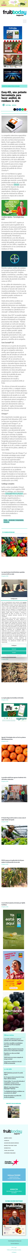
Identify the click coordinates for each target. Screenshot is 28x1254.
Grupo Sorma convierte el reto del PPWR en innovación (12, 1062)
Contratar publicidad (9, 1153)
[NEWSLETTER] (14, 1185)
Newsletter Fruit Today (10, 1145)
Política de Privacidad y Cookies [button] (14, 1249)
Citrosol (16, 185)
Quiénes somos (8, 1138)
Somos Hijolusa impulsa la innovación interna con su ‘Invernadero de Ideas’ (13, 1049)
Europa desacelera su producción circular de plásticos (12, 1096)
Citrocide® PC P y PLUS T (14, 494)
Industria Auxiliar (14, 86)
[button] (4, 21)
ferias (5, 520)
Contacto (6, 1140)
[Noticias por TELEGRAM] (14, 1171)
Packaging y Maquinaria (15, 520)
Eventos (4, 86)
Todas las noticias (9, 1150)
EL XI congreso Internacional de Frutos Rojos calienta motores (14, 1077)
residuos (6, 522)
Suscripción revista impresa (11, 1143)
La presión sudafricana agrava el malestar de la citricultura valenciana (13, 1039)
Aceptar (14, 652)
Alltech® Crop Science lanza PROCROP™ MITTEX (11, 1088)
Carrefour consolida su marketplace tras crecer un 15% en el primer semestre (13, 1044)
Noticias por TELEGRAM (14, 1175)
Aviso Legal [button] (14, 1247)
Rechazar (14, 649)
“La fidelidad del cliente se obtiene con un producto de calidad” (14, 1092)
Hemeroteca (7, 1148)
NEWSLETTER (14, 1189)
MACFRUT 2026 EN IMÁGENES (13, 1103)
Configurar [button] (14, 1252)
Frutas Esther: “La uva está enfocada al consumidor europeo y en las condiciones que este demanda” (14, 1082)
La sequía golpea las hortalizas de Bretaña (12, 698)
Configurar (14, 645)
